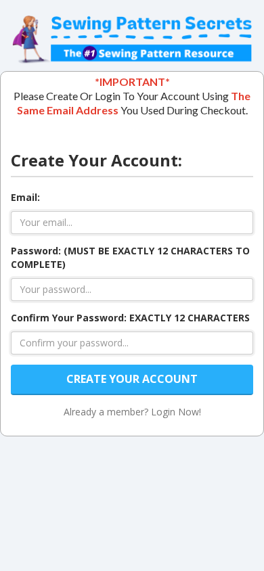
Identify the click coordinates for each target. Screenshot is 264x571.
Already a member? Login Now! (132, 411)
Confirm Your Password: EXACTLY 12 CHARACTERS (130, 317)
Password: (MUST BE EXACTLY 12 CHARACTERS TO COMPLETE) (130, 257)
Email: (25, 197)
